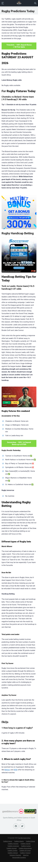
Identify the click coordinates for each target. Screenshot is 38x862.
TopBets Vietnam (13, 853)
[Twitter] (22, 826)
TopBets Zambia (12, 850)
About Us (25, 855)
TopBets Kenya (7, 841)
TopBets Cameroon (13, 846)
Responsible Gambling (19, 857)
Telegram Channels (15, 855)
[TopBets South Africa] (19, 3)
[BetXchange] (19, 211)
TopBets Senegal (11, 848)
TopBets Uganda (25, 843)
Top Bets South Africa (24, 838)
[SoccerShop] (19, 255)
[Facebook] (15, 826)
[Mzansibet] (19, 397)
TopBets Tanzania (13, 843)
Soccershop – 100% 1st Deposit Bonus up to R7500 (19, 443)
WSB (15, 770)
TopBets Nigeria (19, 841)
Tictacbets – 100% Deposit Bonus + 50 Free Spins (19, 46)
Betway (7, 770)
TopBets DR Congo (25, 850)
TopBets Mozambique (25, 848)
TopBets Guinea (26, 846)
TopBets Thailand (25, 853)
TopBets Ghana (30, 841)
